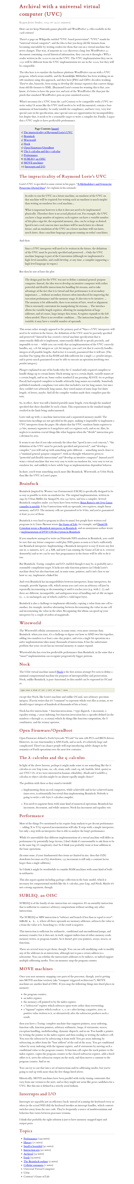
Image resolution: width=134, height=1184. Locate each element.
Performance (31, 155)
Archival (28, 1153)
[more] (55, 128)
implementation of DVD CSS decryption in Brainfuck (50, 532)
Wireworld (30, 140)
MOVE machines (33, 162)
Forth (27, 1157)
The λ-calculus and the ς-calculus (42, 151)
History (28, 1142)
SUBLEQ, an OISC (35, 159)
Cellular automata (33, 1165)
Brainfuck (29, 136)
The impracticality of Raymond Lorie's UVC (48, 132)
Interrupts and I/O (35, 166)
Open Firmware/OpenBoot (39, 147)
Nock (27, 143)
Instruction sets (32, 1150)
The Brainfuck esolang (36, 1161)
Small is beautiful (33, 1146)
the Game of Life (68, 524)
